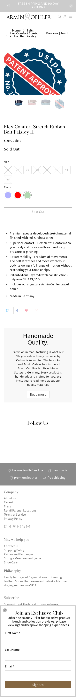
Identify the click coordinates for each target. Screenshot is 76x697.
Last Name (12, 650)
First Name (12, 633)
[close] (5, 610)
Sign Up (38, 685)
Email (9, 667)
